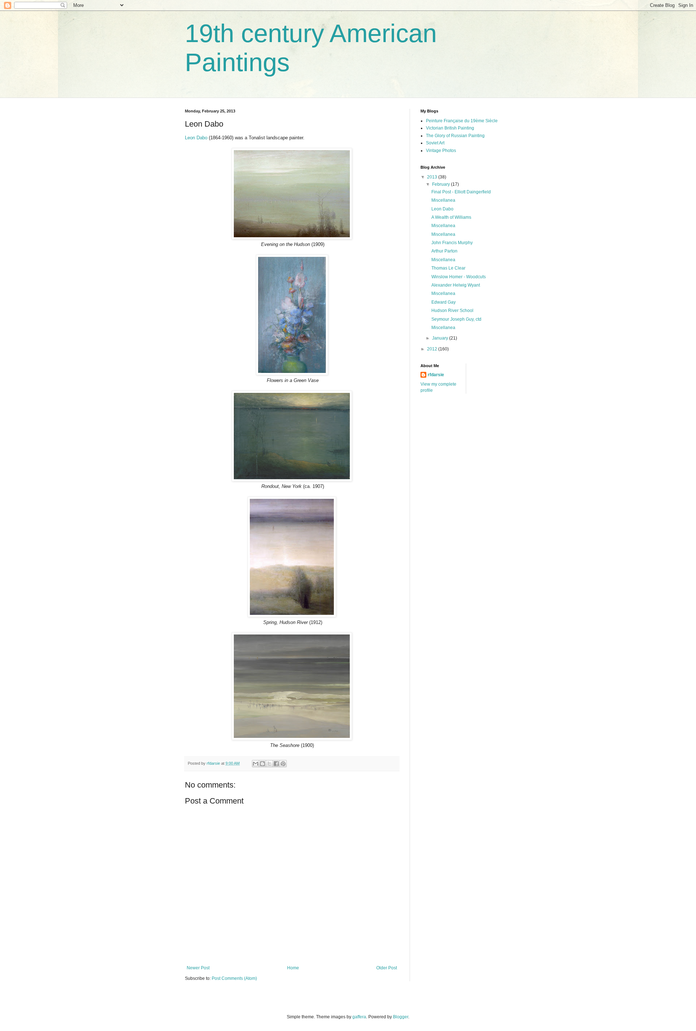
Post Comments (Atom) (234, 978)
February (441, 184)
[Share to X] (269, 763)
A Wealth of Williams (451, 217)
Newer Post (198, 967)
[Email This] (255, 763)
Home (293, 967)
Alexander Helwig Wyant (455, 285)
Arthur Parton (444, 251)
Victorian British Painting (450, 128)
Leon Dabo (196, 137)
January (440, 338)
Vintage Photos (441, 150)
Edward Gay (443, 302)
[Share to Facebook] (276, 763)
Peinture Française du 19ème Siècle (462, 120)
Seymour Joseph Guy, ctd (456, 319)
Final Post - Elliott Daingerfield (461, 191)
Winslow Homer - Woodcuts (458, 276)
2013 (432, 177)
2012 (432, 349)
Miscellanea (443, 200)
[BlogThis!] (262, 763)
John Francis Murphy (452, 242)
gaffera (359, 1016)
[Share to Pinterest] (283, 763)
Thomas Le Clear (448, 268)
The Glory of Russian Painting (455, 135)
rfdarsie (436, 374)
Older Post (386, 967)
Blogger (400, 1016)
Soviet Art (435, 142)
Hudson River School (452, 310)
